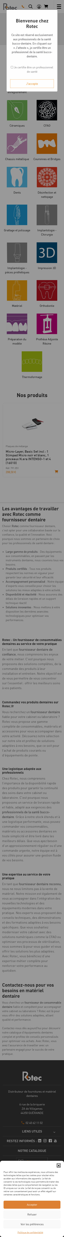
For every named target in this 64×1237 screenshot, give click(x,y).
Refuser (32, 1214)
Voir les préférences (32, 1224)
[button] (58, 1165)
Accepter (32, 1204)
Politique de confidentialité (30, 1232)
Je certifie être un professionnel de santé (33, 69)
